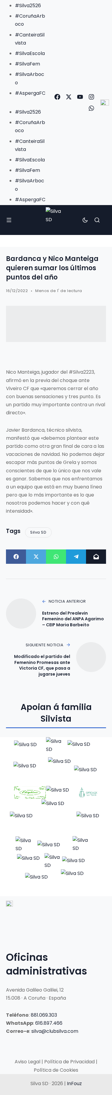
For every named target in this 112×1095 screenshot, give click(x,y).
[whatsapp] (91, 108)
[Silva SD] (56, 220)
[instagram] (91, 97)
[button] (24, 101)
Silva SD (38, 532)
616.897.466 (48, 1023)
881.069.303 (44, 1015)
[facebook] (57, 97)
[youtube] (80, 97)
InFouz (74, 1083)
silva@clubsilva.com (54, 1031)
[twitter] (69, 97)
